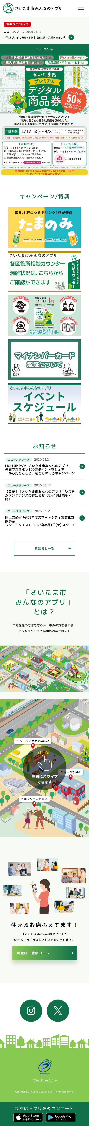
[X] (58, 1011)
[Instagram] (31, 1011)
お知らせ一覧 (44, 548)
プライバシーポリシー (44, 1080)
